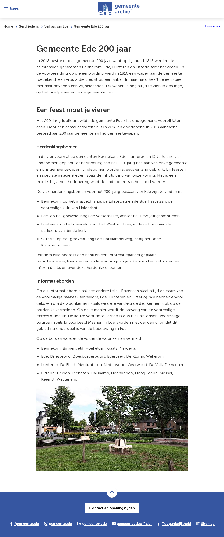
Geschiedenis (29, 26)
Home (8, 26)
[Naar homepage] (120, 9)
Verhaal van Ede (56, 26)
